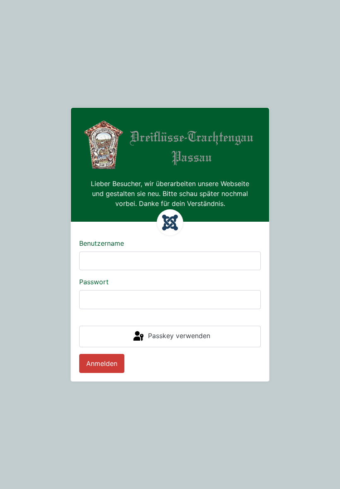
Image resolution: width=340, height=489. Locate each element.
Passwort (94, 282)
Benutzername (101, 243)
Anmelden (101, 363)
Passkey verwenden (178, 336)
